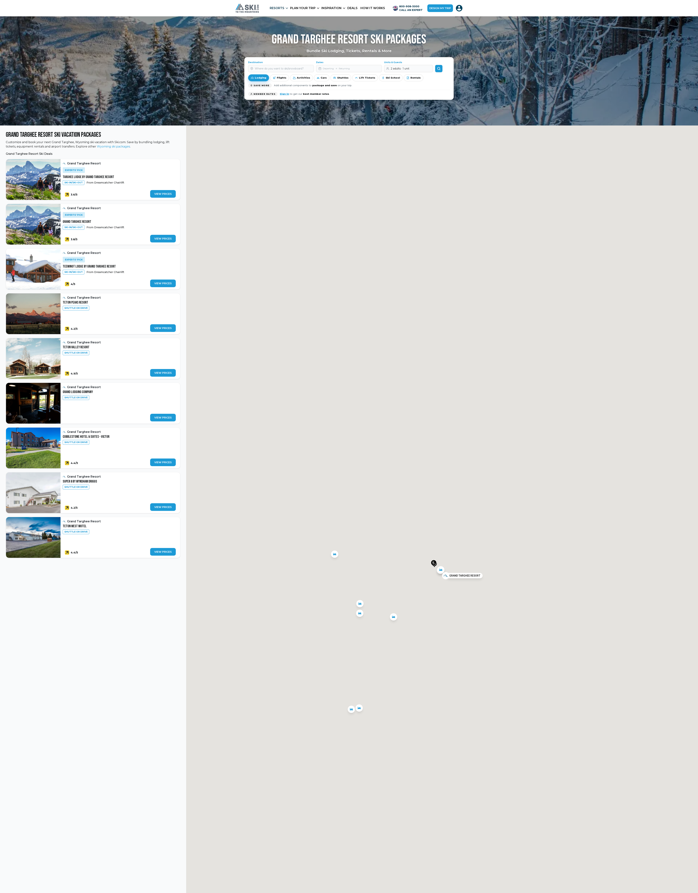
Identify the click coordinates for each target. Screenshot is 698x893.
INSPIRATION (331, 8)
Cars (324, 77)
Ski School (393, 77)
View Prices (163, 194)
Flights (281, 77)
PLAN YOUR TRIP (303, 8)
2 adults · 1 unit (400, 68)
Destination (255, 62)
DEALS (352, 8)
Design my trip (440, 8)
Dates (319, 62)
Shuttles (342, 77)
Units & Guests (393, 62)
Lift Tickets (367, 77)
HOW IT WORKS (372, 8)
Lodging (260, 77)
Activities (303, 77)
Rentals (415, 77)
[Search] (438, 68)
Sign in (284, 93)
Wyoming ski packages (113, 146)
